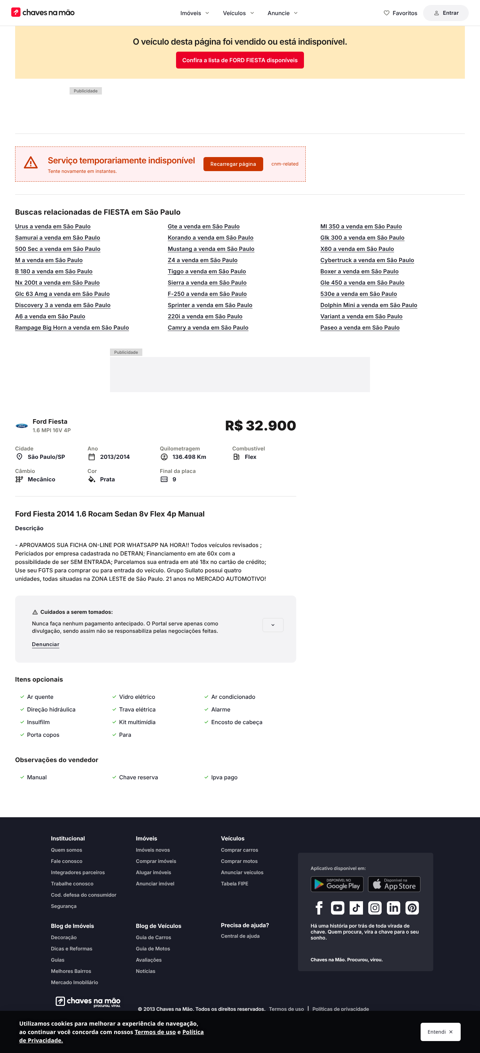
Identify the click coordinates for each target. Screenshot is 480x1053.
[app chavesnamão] (337, 884)
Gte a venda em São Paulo (204, 226)
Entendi (437, 1031)
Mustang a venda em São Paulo (211, 248)
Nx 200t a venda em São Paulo (57, 282)
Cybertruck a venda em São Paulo (367, 260)
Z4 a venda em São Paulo (203, 260)
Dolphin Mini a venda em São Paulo (368, 304)
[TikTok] (356, 909)
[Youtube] (337, 909)
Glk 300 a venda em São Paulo (362, 237)
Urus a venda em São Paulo (53, 226)
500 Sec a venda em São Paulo (57, 248)
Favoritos (405, 13)
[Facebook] (319, 909)
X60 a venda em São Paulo (357, 248)
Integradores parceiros (78, 873)
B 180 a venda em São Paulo (54, 271)
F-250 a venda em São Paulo (207, 293)
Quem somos (66, 850)
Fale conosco (67, 861)
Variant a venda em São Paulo (361, 316)
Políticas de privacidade (340, 1009)
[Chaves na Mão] (42, 12)
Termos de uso (286, 1009)
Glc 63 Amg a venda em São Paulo (62, 293)
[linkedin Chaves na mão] (393, 909)
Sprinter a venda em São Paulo (210, 304)
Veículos (234, 13)
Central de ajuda (240, 936)
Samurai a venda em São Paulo (57, 237)
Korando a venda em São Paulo (210, 237)
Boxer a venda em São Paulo (359, 271)
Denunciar (45, 644)
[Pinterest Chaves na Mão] (412, 909)
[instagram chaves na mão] (375, 909)
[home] (86, 1002)
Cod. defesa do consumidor (83, 895)
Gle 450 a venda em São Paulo (362, 282)
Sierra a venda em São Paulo (207, 282)
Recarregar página (233, 164)
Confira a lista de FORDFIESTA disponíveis (240, 60)
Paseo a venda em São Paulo (360, 327)
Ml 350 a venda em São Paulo (361, 226)
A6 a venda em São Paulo (50, 316)
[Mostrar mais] (273, 625)
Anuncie (279, 13)
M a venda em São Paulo (49, 260)
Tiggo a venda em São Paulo (207, 271)
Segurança (64, 906)
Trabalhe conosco (72, 884)
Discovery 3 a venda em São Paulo (63, 304)
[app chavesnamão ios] (394, 884)
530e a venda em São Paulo (358, 293)
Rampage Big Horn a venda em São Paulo (72, 327)
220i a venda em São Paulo (205, 316)
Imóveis (191, 13)
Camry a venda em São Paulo (208, 327)
